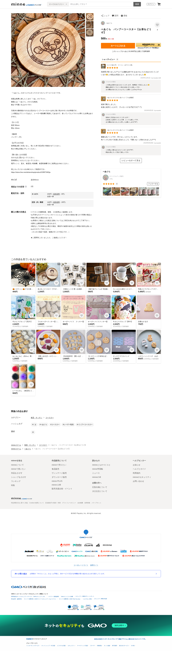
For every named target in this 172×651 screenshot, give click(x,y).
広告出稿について (99, 487)
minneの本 (96, 477)
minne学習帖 (97, 469)
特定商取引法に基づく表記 (19, 503)
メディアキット (96, 503)
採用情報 (87, 503)
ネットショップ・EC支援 (48, 645)
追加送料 (56, 194)
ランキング (15, 481)
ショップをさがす (18, 477)
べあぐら (109, 23)
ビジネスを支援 (61, 645)
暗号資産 (114, 645)
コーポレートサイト (81, 565)
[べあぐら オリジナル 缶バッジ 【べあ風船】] (117, 100)
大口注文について (99, 491)
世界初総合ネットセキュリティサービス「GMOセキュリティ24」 (28, 596)
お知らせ (136, 465)
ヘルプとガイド (139, 469)
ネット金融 (107, 645)
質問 (116, 16)
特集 (13, 485)
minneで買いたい (18, 469)
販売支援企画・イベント (62, 489)
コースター (50, 418)
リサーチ (92, 645)
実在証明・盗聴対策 (16, 599)
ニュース (96, 473)
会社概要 (80, 503)
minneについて (17, 465)
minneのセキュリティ (142, 477)
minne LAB (56, 485)
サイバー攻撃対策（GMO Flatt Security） (70, 599)
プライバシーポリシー (69, 503)
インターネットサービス (32, 645)
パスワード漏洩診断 (53, 596)
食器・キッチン (36, 418)
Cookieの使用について (36, 503)
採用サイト (94, 565)
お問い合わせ (138, 481)
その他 (132, 645)
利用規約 (136, 473)
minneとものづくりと (101, 465)
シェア (106, 16)
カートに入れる (118, 46)
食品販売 (55, 469)
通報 (125, 16)
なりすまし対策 (87, 599)
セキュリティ (71, 645)
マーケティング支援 (82, 645)
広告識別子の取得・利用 (53, 503)
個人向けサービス (124, 645)
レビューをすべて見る (131, 160)
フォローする (153, 184)
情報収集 (99, 645)
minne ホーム (16, 445)
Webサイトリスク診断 (67, 596)
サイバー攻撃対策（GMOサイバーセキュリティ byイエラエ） (40, 599)
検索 (137, 4)
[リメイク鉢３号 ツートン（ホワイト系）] (117, 68)
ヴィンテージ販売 (59, 473)
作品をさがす (16, 473)
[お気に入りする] (157, 24)
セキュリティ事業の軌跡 (100, 598)
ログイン (151, 4)
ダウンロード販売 (59, 477)
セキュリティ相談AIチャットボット (84, 596)
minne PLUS (57, 481)
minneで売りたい (59, 465)
